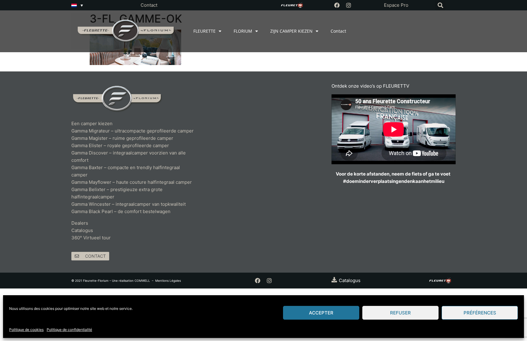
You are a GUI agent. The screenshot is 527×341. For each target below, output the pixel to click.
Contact (149, 5)
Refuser (400, 313)
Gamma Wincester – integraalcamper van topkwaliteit (128, 204)
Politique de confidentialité (69, 329)
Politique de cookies (26, 329)
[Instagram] (348, 5)
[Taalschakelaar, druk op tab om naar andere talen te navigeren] (77, 5)
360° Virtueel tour (91, 238)
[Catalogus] (334, 279)
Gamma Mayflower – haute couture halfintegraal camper (131, 182)
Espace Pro (396, 5)
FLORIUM (243, 31)
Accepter (321, 313)
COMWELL (142, 280)
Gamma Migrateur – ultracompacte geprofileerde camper (132, 131)
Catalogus (82, 230)
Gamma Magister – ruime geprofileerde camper (122, 138)
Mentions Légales (168, 280)
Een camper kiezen (92, 123)
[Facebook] (337, 5)
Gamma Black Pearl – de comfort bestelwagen (120, 211)
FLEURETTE (204, 31)
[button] (440, 5)
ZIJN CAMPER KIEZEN (291, 31)
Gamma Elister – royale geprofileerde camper (120, 145)
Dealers (79, 223)
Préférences (480, 313)
